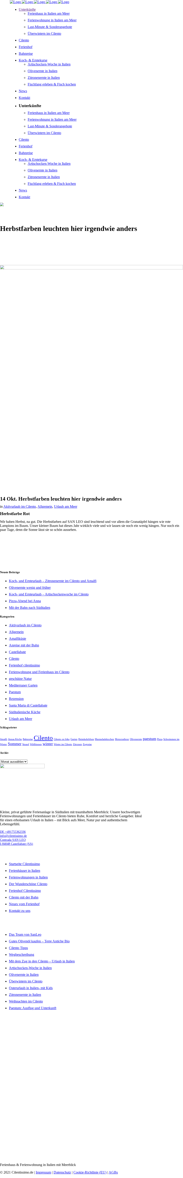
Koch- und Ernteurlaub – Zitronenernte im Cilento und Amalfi (52, 581)
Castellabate (17, 652)
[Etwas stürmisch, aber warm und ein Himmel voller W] (152, 1020)
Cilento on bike (62, 739)
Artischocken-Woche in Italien (30, 968)
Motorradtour (122, 739)
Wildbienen (36, 744)
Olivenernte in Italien (24, 974)
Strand (25, 744)
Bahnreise (28, 739)
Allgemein (44, 506)
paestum (149, 738)
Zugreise (87, 744)
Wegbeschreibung (21, 954)
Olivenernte (136, 739)
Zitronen (77, 744)
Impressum (43, 1172)
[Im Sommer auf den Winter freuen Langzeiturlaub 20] (30, 1060)
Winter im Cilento (63, 744)
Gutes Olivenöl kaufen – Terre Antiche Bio (39, 941)
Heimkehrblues (86, 739)
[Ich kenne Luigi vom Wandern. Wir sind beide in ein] (152, 1145)
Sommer (14, 744)
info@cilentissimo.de (13, 836)
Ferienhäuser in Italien (24, 870)
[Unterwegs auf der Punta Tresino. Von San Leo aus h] (91, 1119)
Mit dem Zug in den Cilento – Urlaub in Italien (42, 961)
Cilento (14, 658)
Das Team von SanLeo (25, 934)
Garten (74, 739)
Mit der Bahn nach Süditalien (29, 607)
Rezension (16, 699)
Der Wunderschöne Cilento (28, 884)
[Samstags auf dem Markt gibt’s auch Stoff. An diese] (30, 1145)
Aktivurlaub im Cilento (19, 506)
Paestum (15, 692)
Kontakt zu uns (19, 911)
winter (48, 744)
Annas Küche (15, 739)
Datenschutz (62, 1172)
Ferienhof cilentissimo (24, 665)
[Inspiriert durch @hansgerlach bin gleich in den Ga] (91, 1028)
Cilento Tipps (18, 948)
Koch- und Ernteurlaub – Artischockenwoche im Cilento (49, 594)
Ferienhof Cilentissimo (25, 891)
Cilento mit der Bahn (23, 897)
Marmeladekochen (104, 739)
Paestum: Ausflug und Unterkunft (32, 1008)
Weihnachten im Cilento (26, 1001)
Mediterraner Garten (23, 685)
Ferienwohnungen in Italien (28, 877)
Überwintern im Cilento (25, 981)
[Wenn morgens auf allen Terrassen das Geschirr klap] (152, 1117)
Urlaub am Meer (65, 506)
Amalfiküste (17, 638)
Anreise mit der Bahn (24, 645)
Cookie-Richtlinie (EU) (89, 1172)
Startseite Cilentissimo (24, 864)
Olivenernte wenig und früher (30, 587)
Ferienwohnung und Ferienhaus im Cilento (39, 672)
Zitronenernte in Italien (25, 995)
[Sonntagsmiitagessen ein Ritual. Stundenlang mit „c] (91, 1143)
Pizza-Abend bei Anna (25, 601)
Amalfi (3, 739)
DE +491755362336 (13, 832)
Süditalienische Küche (24, 712)
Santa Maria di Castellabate (28, 705)
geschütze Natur (20, 679)
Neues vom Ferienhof (24, 904)
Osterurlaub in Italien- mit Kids (31, 988)
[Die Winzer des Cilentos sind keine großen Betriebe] (30, 1119)
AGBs (113, 1172)
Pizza (159, 739)
